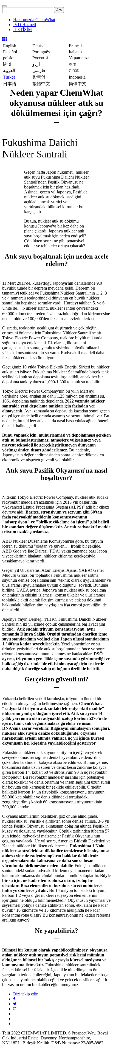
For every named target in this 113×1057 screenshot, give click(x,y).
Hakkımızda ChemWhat (34, 19)
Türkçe (9, 77)
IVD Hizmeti (24, 24)
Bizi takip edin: (26, 994)
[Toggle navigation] (4, 6)
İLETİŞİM (22, 29)
